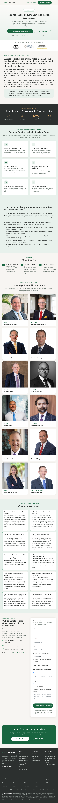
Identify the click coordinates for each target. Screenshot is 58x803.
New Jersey (16, 778)
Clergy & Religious (23, 760)
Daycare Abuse (23, 754)
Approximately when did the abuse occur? (42, 670)
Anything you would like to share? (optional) (42, 690)
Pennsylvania (5, 778)
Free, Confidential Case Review (21, 31)
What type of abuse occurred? (41, 653)
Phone (34, 646)
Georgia (15, 783)
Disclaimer (31, 799)
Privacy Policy (25, 799)
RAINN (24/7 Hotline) (50, 764)
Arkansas (4, 786)
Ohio (25, 783)
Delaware (4, 783)
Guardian (8, 3)
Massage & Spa (23, 758)
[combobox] (43, 656)
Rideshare (21, 767)
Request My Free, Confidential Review (44, 705)
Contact (34, 758)
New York (26, 778)
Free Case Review (45, 2)
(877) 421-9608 (43, 31)
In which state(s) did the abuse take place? (42, 680)
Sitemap (47, 762)
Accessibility (37, 799)
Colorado (48, 783)
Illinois (14, 786)
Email (34, 639)
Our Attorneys (35, 756)
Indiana (36, 783)
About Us (34, 754)
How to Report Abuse (50, 754)
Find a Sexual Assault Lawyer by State (14, 775)
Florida (36, 778)
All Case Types (23, 769)
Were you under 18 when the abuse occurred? (42, 660)
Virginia (36, 786)
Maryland (26, 786)
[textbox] (41, 686)
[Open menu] (54, 2)
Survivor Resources (50, 756)
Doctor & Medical (23, 756)
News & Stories (36, 760)
